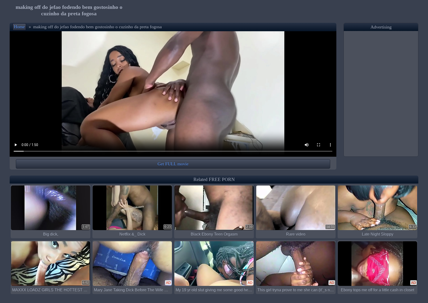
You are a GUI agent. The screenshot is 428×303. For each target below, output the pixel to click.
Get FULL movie (173, 163)
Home (19, 26)
